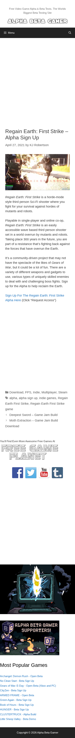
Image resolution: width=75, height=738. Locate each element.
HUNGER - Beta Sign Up (14, 709)
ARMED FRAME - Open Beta (17, 695)
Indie (36, 392)
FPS (28, 392)
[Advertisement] (37, 80)
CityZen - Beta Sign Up (13, 690)
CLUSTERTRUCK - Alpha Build (18, 714)
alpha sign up (28, 398)
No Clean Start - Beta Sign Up (17, 680)
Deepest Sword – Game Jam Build (33, 415)
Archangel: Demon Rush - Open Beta (21, 676)
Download (16, 392)
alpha (13, 398)
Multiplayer (49, 392)
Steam (62, 392)
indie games (47, 398)
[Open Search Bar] (70, 33)
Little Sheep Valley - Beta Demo (18, 719)
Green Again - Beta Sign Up (15, 699)
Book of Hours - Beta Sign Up (17, 704)
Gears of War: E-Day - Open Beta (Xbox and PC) (28, 685)
